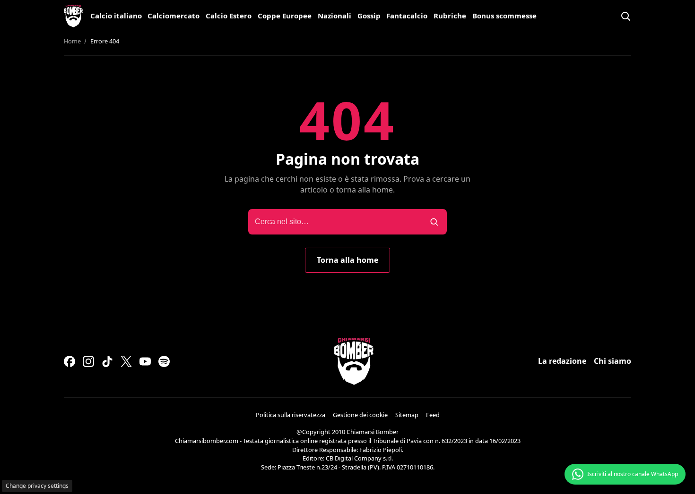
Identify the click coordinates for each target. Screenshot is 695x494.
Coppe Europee (285, 15)
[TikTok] (107, 361)
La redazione (562, 361)
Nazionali (334, 15)
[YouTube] (145, 361)
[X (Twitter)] (126, 361)
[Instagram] (88, 361)
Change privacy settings (37, 486)
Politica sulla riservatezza (290, 414)
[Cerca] (625, 16)
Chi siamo (612, 361)
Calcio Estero (229, 15)
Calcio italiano (116, 15)
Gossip (369, 15)
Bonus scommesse (504, 15)
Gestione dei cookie (360, 414)
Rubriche (450, 15)
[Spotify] (164, 361)
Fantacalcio (406, 15)
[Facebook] (69, 361)
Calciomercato (174, 15)
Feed (433, 414)
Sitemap (406, 414)
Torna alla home (347, 260)
